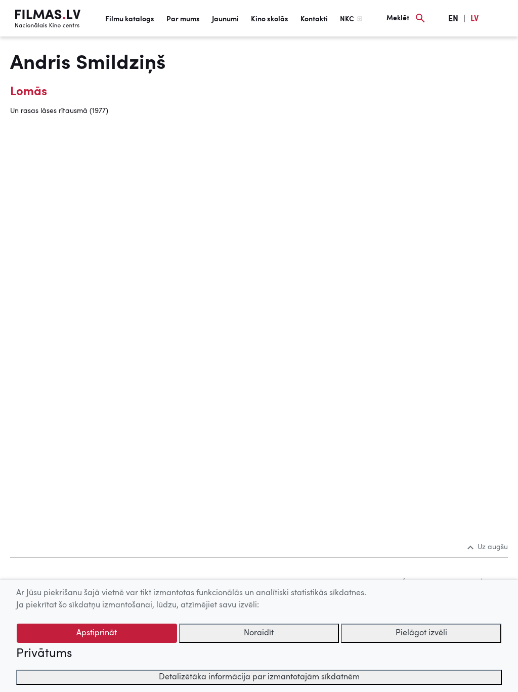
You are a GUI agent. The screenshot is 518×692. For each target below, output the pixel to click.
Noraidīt (259, 633)
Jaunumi (225, 19)
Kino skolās (269, 19)
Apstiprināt (96, 633)
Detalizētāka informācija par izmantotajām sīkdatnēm (259, 677)
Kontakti (314, 19)
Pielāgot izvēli (421, 633)
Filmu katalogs (129, 19)
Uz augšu (493, 547)
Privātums (44, 654)
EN (453, 19)
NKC (347, 19)
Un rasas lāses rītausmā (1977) (59, 110)
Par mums (183, 19)
